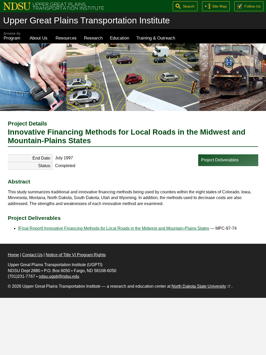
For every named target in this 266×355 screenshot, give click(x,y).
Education (119, 38)
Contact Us (32, 255)
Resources (66, 38)
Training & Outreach (155, 38)
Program (12, 36)
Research (93, 38)
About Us (39, 38)
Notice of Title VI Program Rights (76, 255)
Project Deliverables (219, 160)
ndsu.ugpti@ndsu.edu (59, 276)
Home (13, 255)
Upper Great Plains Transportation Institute (86, 20)
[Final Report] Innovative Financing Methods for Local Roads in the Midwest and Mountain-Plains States (113, 228)
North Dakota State (201, 286)
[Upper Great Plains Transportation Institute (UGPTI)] (54, 6)
